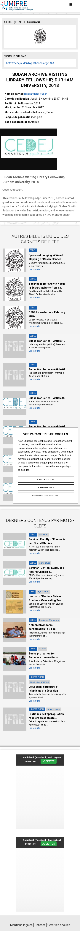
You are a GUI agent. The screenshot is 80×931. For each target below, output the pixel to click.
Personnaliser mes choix (46, 496)
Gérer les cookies (58, 925)
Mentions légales (21, 925)
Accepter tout (47, 479)
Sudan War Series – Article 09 (47, 369)
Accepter (48, 761)
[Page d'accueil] (16, 9)
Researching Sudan (35, 93)
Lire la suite (34, 269)
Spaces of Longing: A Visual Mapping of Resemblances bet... (46, 259)
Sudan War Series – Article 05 (47, 426)
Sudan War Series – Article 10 (47, 340)
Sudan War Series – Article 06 (47, 398)
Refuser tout (46, 487)
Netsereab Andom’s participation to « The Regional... (42, 629)
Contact (40, 925)
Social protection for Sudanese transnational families (43, 657)
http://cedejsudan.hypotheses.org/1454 (30, 63)
